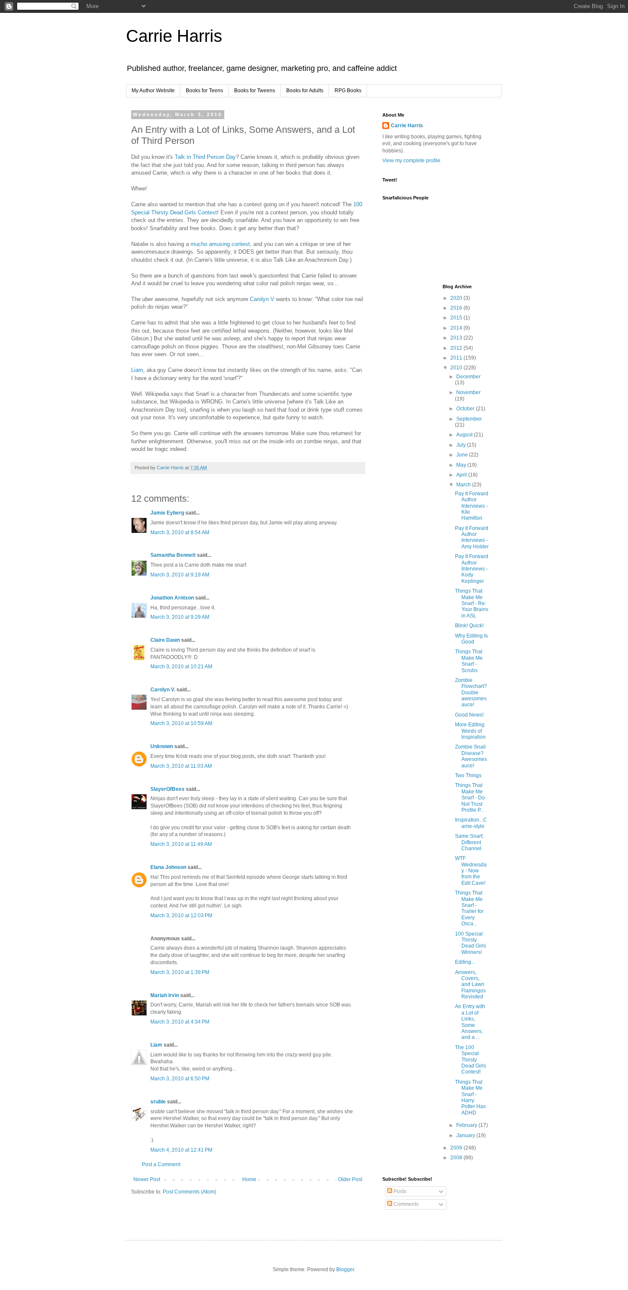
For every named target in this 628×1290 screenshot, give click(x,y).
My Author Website (153, 91)
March (464, 485)
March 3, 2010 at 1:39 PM (179, 972)
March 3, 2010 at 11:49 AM (181, 844)
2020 (457, 298)
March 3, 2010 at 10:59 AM (181, 723)
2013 (457, 338)
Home (249, 1179)
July (461, 445)
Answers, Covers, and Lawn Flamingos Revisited (470, 984)
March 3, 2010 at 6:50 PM (179, 1079)
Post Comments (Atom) (189, 1192)
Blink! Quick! (469, 626)
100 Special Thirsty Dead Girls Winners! (470, 943)
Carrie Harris (174, 35)
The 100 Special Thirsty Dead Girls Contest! (470, 1059)
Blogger (345, 1269)
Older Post (350, 1179)
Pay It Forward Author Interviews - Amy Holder (472, 537)
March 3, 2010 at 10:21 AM (181, 667)
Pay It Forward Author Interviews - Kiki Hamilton (471, 506)
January (466, 1135)
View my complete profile (411, 161)
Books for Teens (204, 91)
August (465, 435)
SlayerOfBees (167, 789)
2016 (457, 308)
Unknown (161, 746)
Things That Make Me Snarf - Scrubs (469, 661)
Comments (405, 1204)
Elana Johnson (168, 867)
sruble (158, 1102)
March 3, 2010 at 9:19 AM (179, 575)
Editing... (465, 962)
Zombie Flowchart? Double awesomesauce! (471, 692)
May (461, 465)
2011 (457, 358)
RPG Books (348, 91)
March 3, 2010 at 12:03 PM (181, 916)
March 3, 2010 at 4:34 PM (179, 1022)
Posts (399, 1191)
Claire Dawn (165, 640)
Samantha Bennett (173, 555)
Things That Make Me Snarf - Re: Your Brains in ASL (471, 603)
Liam (137, 370)
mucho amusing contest (220, 244)
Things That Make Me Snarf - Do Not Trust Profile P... (470, 797)
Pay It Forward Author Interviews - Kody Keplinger (471, 568)
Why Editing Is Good (471, 639)
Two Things (468, 775)
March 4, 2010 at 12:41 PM (181, 1150)
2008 (457, 1158)
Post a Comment (161, 1164)
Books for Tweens (254, 91)
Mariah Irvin (164, 995)
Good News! (469, 715)
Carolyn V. (162, 690)
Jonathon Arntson (172, 598)
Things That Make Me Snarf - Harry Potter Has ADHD (470, 1097)
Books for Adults (304, 91)
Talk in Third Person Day (205, 157)
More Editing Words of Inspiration (470, 731)
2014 (457, 328)
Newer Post (146, 1179)
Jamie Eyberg (167, 513)
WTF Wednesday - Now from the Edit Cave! (471, 870)
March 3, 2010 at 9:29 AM (179, 617)
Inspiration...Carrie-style (471, 823)
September (469, 419)
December (468, 377)
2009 (457, 1148)
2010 (457, 368)
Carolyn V (262, 299)
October (466, 409)
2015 (457, 318)
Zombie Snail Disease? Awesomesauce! (471, 756)
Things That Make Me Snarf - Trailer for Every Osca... (469, 908)
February (467, 1125)
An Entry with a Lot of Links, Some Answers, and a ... (470, 1021)
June (462, 455)
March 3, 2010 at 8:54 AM (179, 532)
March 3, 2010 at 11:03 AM (181, 766)
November (468, 392)
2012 (457, 348)
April (462, 475)
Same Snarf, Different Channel (469, 842)
